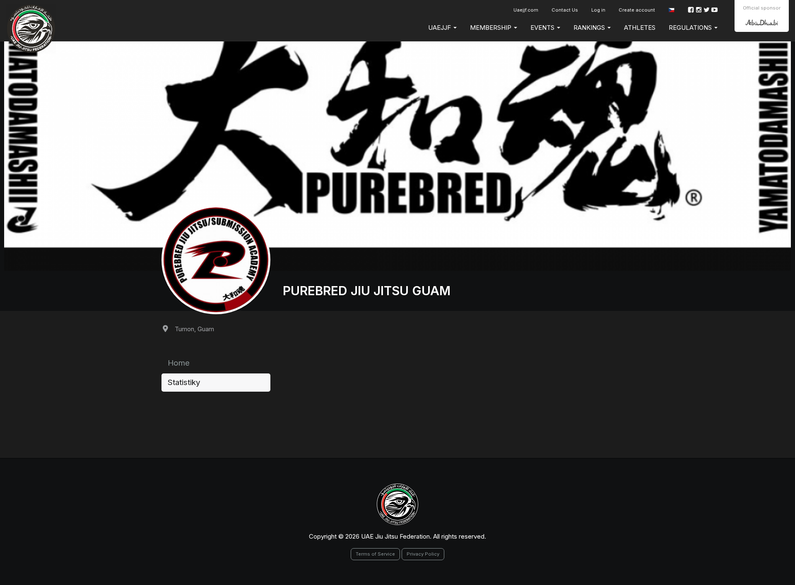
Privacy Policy (423, 554)
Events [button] (543, 27)
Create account (637, 10)
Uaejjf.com (525, 10)
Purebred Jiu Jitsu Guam (366, 290)
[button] (671, 10)
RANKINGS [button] (590, 27)
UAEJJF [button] (440, 27)
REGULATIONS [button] (691, 27)
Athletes (639, 27)
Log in (598, 10)
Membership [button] (491, 27)
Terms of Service (375, 554)
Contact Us (565, 10)
